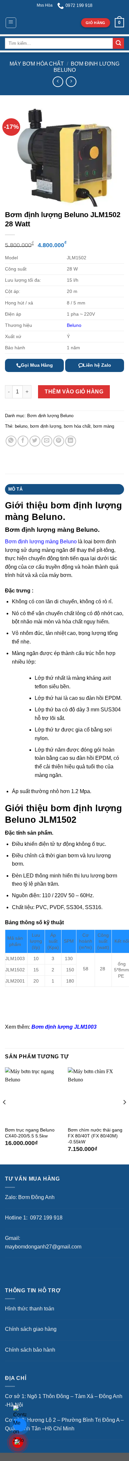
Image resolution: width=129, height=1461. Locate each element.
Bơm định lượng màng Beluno (41, 541)
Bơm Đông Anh (36, 1197)
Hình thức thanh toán (29, 1308)
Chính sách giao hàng (31, 1329)
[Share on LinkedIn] (70, 441)
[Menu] (11, 22)
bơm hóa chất (77, 426)
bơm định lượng (45, 426)
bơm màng (103, 426)
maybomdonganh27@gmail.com (43, 1246)
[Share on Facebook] (23, 441)
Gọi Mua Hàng (37, 365)
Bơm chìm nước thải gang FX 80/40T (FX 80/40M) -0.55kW (95, 1136)
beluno (21, 426)
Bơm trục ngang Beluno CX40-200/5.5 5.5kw (30, 1133)
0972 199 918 (46, 1217)
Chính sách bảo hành (30, 1350)
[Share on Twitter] (34, 441)
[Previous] (4, 1115)
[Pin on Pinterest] (58, 441)
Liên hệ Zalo (97, 365)
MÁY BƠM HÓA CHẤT (37, 64)
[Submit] (118, 43)
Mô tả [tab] (15, 489)
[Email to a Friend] (46, 441)
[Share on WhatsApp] (11, 441)
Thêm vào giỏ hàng (74, 391)
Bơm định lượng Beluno (50, 415)
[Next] (124, 1115)
